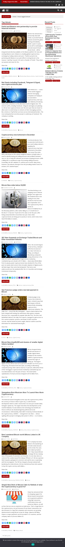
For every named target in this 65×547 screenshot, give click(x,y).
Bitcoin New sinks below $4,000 (14, 185)
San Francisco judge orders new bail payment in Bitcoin (20, 291)
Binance (28, 76)
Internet (15, 76)
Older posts (7, 535)
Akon (25, 430)
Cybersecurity (11, 480)
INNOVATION (49, 62)
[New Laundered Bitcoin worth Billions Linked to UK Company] (14, 442)
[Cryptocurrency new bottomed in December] (14, 140)
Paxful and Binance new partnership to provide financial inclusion (19, 27)
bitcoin (32, 76)
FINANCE (10, 76)
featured (10, 130)
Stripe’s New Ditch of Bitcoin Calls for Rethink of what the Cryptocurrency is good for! (22, 486)
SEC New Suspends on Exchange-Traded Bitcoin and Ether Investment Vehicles (22, 239)
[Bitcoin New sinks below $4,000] (14, 190)
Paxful (3, 78)
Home (14, 16)
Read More (5, 72)
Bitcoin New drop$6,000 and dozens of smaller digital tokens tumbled (22, 343)
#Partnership (23, 76)
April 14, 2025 (58, 65)
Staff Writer (18, 31)
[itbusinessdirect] (3, 10)
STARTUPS (10, 388)
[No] (63, 542)
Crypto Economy (39, 76)
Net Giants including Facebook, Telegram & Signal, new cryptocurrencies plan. (21, 83)
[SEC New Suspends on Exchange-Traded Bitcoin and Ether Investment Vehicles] (14, 245)
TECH (14, 285)
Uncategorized (56, 42)
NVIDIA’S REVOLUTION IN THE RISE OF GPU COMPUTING (46, 1)
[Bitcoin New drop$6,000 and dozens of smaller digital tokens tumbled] (14, 349)
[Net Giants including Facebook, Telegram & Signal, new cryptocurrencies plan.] (14, 89)
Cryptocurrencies (27, 285)
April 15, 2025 (58, 45)
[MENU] (7, 10)
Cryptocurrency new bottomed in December (18, 135)
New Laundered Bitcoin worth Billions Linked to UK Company (21, 435)
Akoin (22, 430)
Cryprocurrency (18, 180)
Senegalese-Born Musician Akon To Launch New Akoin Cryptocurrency (23, 393)
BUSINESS (5, 76)
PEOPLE (22, 480)
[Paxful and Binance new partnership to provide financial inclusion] (14, 33)
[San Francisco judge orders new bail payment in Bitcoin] (14, 297)
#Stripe (17, 530)
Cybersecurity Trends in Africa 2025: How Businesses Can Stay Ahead (49, 29)
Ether (32, 285)
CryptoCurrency (28, 233)
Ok (33, 544)
